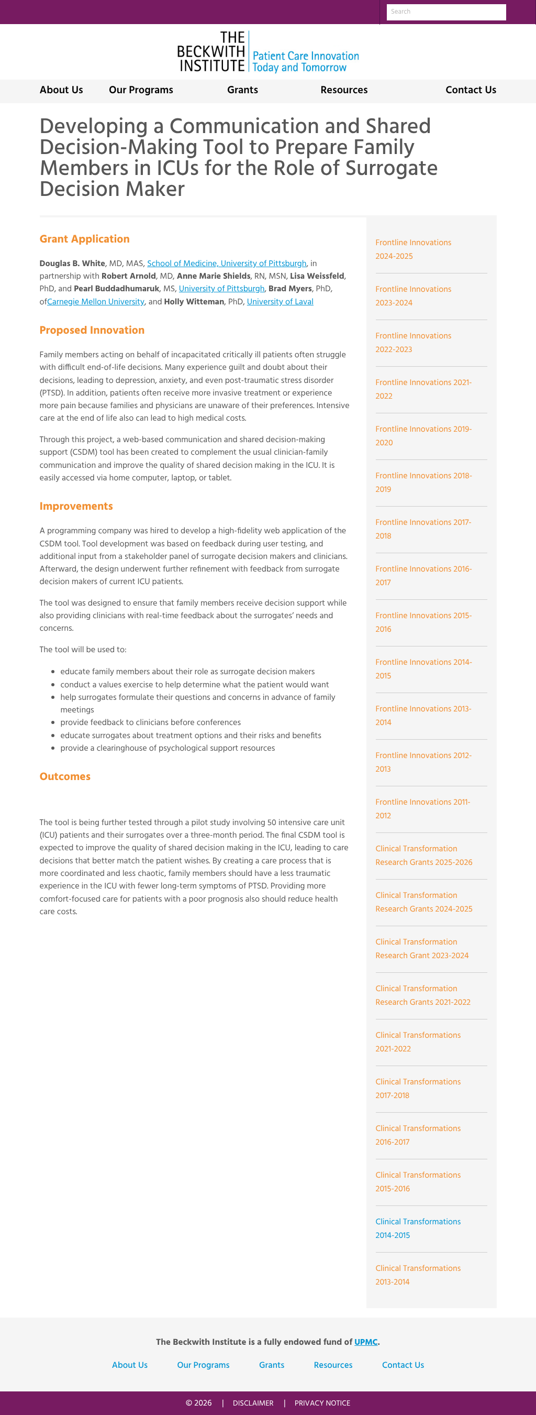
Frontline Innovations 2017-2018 (424, 529)
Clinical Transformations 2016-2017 (418, 1135)
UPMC (365, 1343)
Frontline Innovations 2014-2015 (424, 669)
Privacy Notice (322, 1404)
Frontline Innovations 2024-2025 (414, 250)
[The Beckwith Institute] (268, 52)
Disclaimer (253, 1404)
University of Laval (280, 302)
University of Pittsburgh (222, 289)
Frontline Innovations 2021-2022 (424, 389)
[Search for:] (446, 12)
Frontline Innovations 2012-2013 (424, 762)
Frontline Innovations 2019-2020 (424, 436)
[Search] (520, 11)
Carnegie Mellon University (95, 302)
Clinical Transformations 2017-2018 (418, 1089)
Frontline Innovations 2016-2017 (424, 576)
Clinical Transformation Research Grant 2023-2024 (422, 949)
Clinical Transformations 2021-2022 (418, 1042)
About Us (61, 91)
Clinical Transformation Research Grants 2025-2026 (424, 856)
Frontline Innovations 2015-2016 (424, 623)
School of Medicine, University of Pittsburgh (226, 264)
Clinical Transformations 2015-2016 (418, 1182)
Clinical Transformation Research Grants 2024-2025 (424, 902)
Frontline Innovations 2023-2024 (414, 296)
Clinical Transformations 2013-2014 (418, 1275)
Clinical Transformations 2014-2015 (418, 1229)
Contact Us (470, 91)
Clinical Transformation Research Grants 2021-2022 (423, 996)
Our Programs (141, 91)
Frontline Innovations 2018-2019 (424, 483)
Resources (343, 91)
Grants (242, 91)
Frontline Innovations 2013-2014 (424, 716)
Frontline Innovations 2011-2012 (423, 809)
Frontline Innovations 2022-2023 (414, 343)
